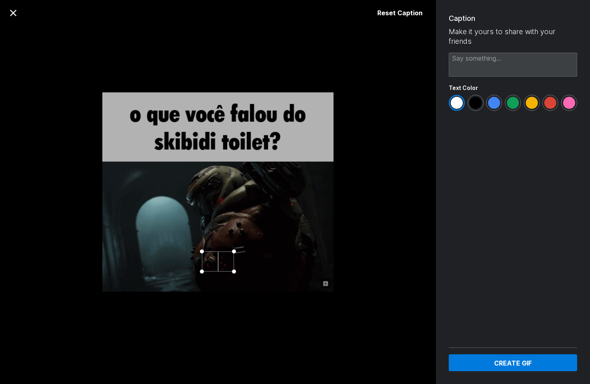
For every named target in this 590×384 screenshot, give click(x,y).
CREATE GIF (513, 363)
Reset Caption (400, 13)
